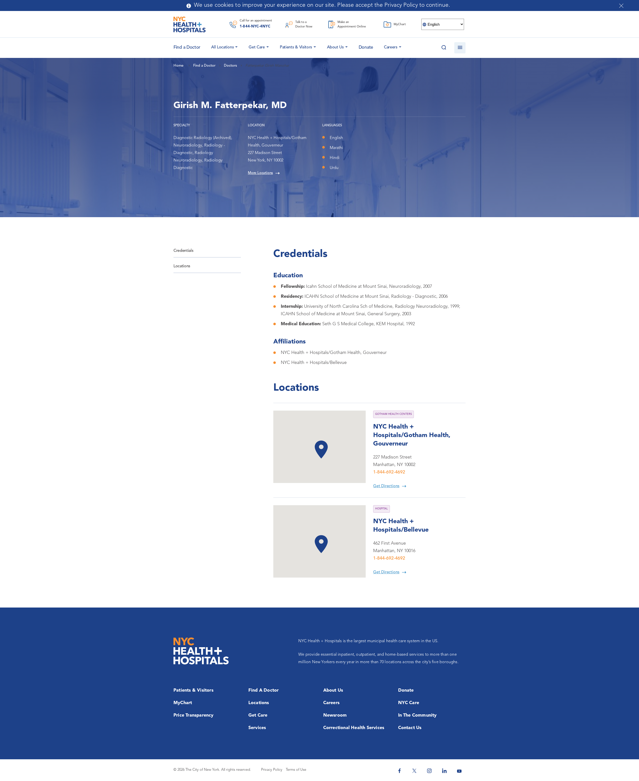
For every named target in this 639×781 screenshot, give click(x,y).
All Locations (222, 47)
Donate (366, 47)
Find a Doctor (263, 690)
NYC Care (408, 703)
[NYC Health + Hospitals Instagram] (429, 771)
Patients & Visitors (296, 47)
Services (257, 728)
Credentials (183, 251)
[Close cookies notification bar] (621, 5)
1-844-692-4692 (389, 472)
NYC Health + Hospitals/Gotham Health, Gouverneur (411, 435)
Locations (181, 266)
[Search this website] (443, 47)
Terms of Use (296, 770)
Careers (390, 47)
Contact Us (410, 728)
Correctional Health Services (353, 728)
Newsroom (335, 715)
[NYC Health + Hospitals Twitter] (414, 771)
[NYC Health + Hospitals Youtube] (459, 771)
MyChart (182, 703)
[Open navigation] (460, 47)
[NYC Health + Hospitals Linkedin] (444, 771)
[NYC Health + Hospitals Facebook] (399, 771)
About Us (335, 47)
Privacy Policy (271, 770)
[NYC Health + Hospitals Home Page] (189, 24)
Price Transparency (193, 715)
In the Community (417, 715)
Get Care (257, 47)
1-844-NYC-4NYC (255, 26)
